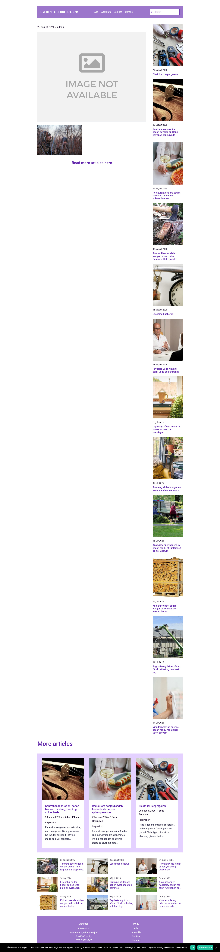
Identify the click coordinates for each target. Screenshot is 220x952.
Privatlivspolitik (205, 947)
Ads (96, 11)
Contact (129, 11)
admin (60, 27)
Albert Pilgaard (73, 817)
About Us (106, 11)
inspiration (50, 822)
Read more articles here (92, 163)
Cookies (118, 11)
